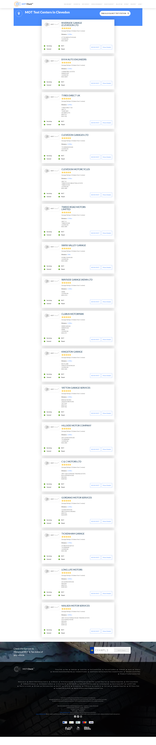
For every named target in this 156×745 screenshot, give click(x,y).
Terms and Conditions (110, 669)
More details (107, 47)
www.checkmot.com (65, 712)
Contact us (137, 669)
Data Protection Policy (96, 669)
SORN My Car (87, 686)
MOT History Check (134, 686)
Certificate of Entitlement (29, 684)
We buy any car (22, 681)
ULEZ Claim (107, 686)
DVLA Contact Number (132, 681)
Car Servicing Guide (104, 684)
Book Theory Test (102, 681)
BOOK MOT (95, 47)
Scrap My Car (97, 686)
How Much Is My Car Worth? (63, 688)
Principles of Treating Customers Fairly (130, 674)
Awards (130, 669)
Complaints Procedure (81, 671)
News (66, 669)
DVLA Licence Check (47, 686)
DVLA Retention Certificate (46, 684)
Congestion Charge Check (116, 681)
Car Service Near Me (61, 684)
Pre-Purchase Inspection (67, 681)
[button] (68, 4)
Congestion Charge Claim (119, 686)
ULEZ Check (91, 681)
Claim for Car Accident (25, 686)
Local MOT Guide (131, 684)
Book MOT (59, 686)
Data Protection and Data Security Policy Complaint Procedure (106, 671)
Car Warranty (54, 681)
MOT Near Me (73, 684)
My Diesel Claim (77, 686)
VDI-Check (37, 686)
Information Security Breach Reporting (62, 671)
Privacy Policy (59, 669)
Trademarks (122, 669)
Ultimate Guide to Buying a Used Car (38, 681)
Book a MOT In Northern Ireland (87, 684)
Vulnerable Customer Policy (133, 671)
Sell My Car (119, 4)
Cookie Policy (83, 669)
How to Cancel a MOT (118, 684)
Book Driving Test (81, 681)
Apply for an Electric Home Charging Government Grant (88, 688)
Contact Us (76, 4)
